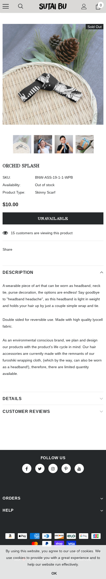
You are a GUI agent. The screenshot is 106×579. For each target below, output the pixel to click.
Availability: (12, 185)
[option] (53, 74)
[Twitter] (40, 468)
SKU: (7, 177)
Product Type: (14, 192)
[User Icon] (84, 6)
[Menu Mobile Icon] (6, 6)
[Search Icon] (20, 6)
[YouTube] (79, 468)
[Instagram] (53, 468)
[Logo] (53, 6)
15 (13, 233)
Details (12, 398)
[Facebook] (26, 468)
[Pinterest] (66, 468)
